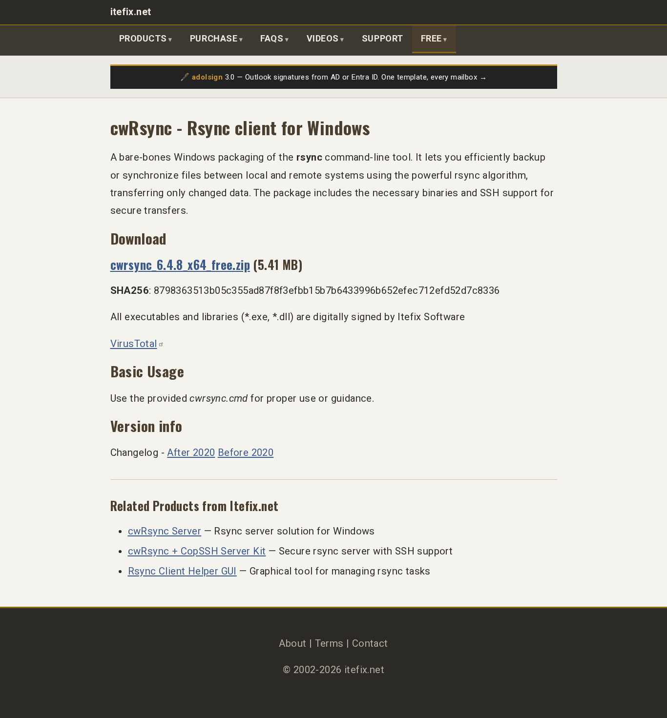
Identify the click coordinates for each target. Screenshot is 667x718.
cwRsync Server (165, 531)
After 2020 (191, 452)
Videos (323, 38)
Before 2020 (245, 452)
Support (382, 38)
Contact (370, 643)
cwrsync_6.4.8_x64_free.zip (180, 264)
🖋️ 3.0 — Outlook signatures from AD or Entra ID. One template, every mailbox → (333, 77)
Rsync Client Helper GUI (182, 571)
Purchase (213, 38)
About (292, 643)
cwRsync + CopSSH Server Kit (197, 551)
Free (431, 38)
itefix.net (130, 12)
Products (143, 38)
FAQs (271, 38)
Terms (329, 643)
